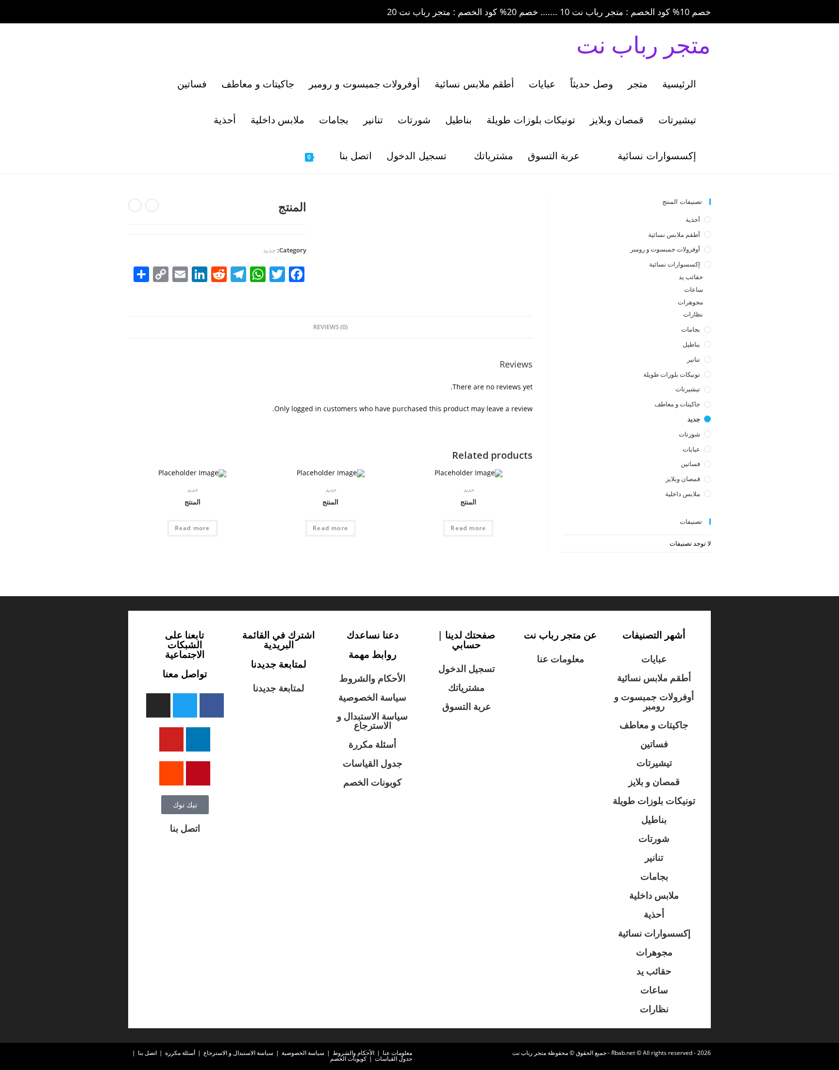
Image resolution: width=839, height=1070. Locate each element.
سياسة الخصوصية (372, 697)
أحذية (693, 219)
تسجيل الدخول (466, 668)
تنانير (693, 359)
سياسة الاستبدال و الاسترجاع (372, 721)
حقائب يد (691, 276)
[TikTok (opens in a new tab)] (215, 12)
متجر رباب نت (643, 44)
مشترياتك (466, 687)
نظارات (693, 314)
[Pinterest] (198, 773)
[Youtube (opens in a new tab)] (203, 12)
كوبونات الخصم (372, 782)
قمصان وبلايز (683, 478)
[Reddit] (171, 773)
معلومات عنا (560, 658)
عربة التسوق (466, 706)
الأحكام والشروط (372, 678)
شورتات (689, 434)
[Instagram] (158, 705)
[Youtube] (171, 739)
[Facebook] (212, 705)
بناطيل (691, 344)
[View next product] (135, 205)
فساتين (690, 463)
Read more (468, 528)
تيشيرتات (687, 389)
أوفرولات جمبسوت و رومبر (665, 249)
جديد (269, 250)
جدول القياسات (373, 763)
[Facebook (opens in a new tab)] (148, 12)
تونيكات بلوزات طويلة (671, 374)
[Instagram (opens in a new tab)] (176, 12)
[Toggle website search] (282, 156)
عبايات (691, 449)
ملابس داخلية (682, 493)
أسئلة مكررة (372, 744)
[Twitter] (185, 705)
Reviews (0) (330, 327)
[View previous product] (152, 205)
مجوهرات (690, 302)
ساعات (693, 289)
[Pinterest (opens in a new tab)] (162, 12)
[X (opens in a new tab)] (135, 12)
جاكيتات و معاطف (677, 404)
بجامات (690, 329)
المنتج (468, 501)
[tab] (330, 327)
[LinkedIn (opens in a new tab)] (189, 12)
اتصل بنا (185, 828)
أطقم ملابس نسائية (674, 234)
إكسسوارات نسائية (674, 264)
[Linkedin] (198, 739)
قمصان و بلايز (654, 781)
